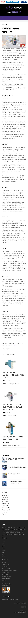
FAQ (3, 552)
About (3, 549)
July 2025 (4, 514)
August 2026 (5, 495)
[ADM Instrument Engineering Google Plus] (25, 607)
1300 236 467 (16, 12)
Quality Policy (5, 574)
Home (3, 25)
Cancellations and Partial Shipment (9, 570)
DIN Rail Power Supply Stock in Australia (10, 599)
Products (4, 545)
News (7, 25)
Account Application (6, 578)
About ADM (4, 562)
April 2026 (4, 501)
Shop (3, 543)
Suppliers (4, 550)
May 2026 (4, 499)
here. (15, 345)
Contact (3, 554)
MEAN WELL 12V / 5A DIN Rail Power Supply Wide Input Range (12, 407)
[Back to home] (14, 7)
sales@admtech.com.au (21, 603)
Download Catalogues (6, 576)
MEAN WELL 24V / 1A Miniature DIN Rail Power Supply (13, 375)
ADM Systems (23, 611)
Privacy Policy (5, 566)
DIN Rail (17, 383)
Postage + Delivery (6, 564)
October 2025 (5, 510)
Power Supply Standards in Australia (16, 474)
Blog (3, 547)
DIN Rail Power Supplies (9, 383)
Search (3, 556)
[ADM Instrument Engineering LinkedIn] (22, 607)
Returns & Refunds (6, 568)
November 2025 (5, 507)
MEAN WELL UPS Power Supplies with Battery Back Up (16, 458)
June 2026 (4, 497)
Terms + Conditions (6, 572)
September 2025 (6, 512)
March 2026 (4, 503)
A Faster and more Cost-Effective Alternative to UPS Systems (15, 482)
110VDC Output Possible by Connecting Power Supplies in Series (16, 466)
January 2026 (5, 505)
